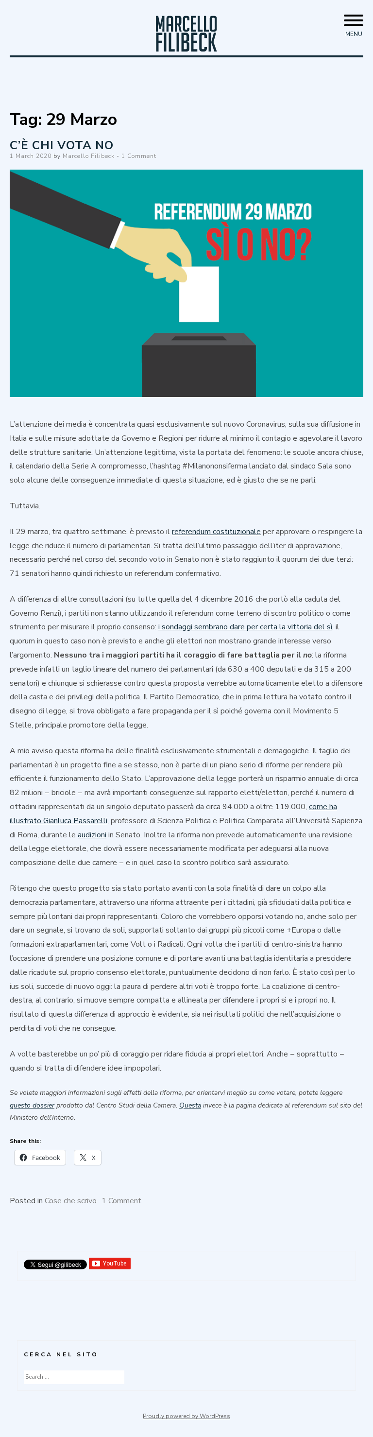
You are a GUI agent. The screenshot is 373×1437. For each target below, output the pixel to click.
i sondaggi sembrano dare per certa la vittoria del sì (245, 627)
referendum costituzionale (216, 531)
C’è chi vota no (62, 145)
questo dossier (32, 1105)
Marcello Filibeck (89, 156)
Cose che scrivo (71, 1200)
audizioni (92, 835)
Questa (190, 1105)
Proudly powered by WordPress (186, 1416)
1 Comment (138, 156)
